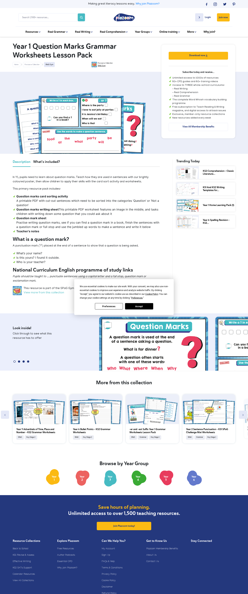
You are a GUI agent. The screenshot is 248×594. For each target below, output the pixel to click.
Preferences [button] (137, 298)
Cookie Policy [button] (151, 294)
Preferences (108, 306)
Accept (139, 306)
